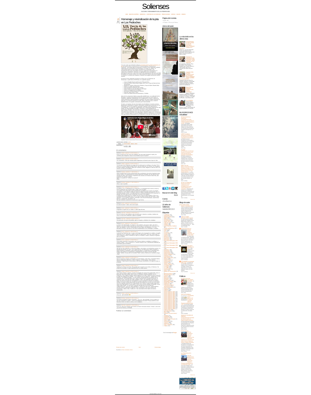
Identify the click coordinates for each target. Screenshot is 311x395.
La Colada (166, 265)
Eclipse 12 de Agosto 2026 (187, 206)
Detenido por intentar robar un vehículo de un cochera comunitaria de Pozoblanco (187, 136)
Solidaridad (167, 316)
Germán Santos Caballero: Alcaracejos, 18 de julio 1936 (190, 232)
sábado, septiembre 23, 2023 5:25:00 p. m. (130, 293)
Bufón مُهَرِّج (183, 262)
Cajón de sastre (168, 222)
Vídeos (166, 325)
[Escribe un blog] (126, 146)
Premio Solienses (166, 14)
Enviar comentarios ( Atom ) (127, 349)
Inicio (127, 14)
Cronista (183, 14)
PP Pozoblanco (184, 331)
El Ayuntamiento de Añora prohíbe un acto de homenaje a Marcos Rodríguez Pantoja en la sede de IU (187, 45)
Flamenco (166, 255)
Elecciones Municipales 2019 (171, 245)
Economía (166, 237)
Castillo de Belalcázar (169, 228)
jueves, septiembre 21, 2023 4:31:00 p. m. (130, 231)
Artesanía (166, 219)
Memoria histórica (168, 273)
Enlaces (178, 14)
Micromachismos (168, 274)
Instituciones (167, 261)
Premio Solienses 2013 (169, 295)
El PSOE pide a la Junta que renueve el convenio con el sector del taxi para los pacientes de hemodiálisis (187, 152)
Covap (165, 234)
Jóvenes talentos (168, 264)
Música (132, 143)
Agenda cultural (168, 217)
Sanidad (166, 315)
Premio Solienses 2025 (169, 307)
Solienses (155, 6)
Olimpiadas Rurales (168, 281)
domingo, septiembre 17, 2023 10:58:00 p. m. (130, 182)
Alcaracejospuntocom (186, 228)
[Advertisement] (187, 25)
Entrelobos (166, 249)
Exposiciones (167, 253)
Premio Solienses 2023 (169, 305)
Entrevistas (167, 251)
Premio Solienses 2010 (169, 291)
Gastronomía (167, 256)
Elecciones (167, 239)
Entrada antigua (158, 347)
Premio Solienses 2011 (169, 292)
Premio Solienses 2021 (169, 303)
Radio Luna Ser (184, 165)
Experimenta (167, 252)
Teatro (165, 320)
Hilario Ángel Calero (169, 257)
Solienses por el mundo (169, 319)
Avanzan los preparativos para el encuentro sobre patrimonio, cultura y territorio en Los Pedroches (190, 59)
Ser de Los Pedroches (186, 182)
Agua (165, 218)
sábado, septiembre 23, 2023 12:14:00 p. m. (130, 271)
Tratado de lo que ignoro (186, 245)
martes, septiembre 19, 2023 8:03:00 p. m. (130, 203)
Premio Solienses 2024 (169, 306)
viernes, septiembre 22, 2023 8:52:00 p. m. (130, 239)
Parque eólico (167, 282)
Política (166, 290)
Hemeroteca (143, 14)
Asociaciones (127, 143)
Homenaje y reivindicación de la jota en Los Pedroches (140, 20)
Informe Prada (167, 260)
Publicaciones (167, 310)
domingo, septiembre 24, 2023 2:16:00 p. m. (130, 298)
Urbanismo (166, 323)
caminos (166, 223)
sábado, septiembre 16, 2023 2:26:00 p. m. (130, 158)
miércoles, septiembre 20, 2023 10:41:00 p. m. (131, 218)
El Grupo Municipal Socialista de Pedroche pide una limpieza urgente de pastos (187, 319)
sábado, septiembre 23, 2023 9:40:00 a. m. (130, 257)
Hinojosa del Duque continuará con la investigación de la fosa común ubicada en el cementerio (186, 186)
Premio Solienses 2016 (169, 298)
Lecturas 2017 (167, 269)
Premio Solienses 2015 (169, 297)
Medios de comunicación (170, 271)
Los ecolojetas (189, 100)
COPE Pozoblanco (185, 134)
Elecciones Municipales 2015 (171, 243)
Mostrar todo (192, 199)
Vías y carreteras (168, 324)
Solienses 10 (167, 317)
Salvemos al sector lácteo (170, 313)
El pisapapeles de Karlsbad (187, 261)
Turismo (166, 322)
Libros (165, 270)
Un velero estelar (185, 204)
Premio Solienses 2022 (169, 304)
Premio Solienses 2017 (169, 299)
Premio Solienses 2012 (169, 294)
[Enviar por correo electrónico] (124, 146)
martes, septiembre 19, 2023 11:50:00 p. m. (130, 208)
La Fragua (166, 266)
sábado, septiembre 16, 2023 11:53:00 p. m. (130, 163)
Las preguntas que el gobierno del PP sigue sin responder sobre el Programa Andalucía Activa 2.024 (187, 300)
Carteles (173, 14)
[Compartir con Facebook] (130, 146)
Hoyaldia (183, 149)
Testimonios (167, 321)
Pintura (166, 288)
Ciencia (166, 229)
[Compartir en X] (128, 146)
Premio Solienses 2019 (169, 302)
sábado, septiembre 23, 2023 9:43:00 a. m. (130, 265)
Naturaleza (166, 278)
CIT (165, 231)
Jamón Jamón (167, 263)
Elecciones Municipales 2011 (171, 240)
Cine (165, 230)
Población (166, 289)
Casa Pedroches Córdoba (170, 226)
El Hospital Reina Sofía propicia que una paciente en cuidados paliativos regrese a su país (187, 121)
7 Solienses (167, 214)
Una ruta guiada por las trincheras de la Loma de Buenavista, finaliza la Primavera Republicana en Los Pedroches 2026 (187, 360)
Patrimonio (166, 283)
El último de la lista (185, 278)
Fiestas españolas (168, 254)
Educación (166, 238)
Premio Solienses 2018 (169, 300)
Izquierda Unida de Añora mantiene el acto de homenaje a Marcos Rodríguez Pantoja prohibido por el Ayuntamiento (187, 75)
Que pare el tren (168, 311)
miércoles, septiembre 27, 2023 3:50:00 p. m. (130, 305)
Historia (166, 258)
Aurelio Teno (167, 221)
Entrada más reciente (120, 347)
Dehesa (166, 236)
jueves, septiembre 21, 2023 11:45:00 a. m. (130, 223)
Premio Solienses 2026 (169, 308)
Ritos (136, 143)
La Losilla (166, 268)
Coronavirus (167, 232)
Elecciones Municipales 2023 (171, 247)
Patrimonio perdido (168, 287)
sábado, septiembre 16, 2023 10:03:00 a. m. (130, 153)
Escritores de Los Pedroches (154, 14)
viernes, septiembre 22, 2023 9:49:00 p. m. (130, 246)
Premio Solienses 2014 (169, 296)
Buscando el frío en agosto (187, 218)
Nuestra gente (167, 280)
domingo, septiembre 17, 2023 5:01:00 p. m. (130, 171)
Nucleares (166, 279)
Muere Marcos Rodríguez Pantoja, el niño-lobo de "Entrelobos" (190, 89)
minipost (166, 275)
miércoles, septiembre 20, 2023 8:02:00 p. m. (130, 212)
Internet (166, 262)
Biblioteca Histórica (134, 14)
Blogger (175, 332)
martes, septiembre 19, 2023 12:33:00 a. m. (130, 187)
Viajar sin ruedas (185, 216)
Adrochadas (167, 215)
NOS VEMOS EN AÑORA (190, 280)
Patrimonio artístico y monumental (169, 285)
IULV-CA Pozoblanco (186, 294)
